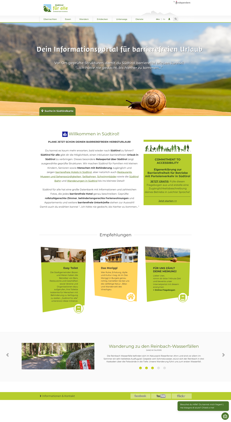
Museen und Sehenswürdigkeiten (60, 176)
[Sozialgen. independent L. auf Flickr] (182, 396)
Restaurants (124, 172)
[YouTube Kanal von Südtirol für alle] (161, 396)
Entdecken (102, 19)
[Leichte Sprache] (65, 133)
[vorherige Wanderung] (8, 355)
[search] (175, 19)
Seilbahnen (89, 176)
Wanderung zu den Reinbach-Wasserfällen (154, 347)
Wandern (84, 19)
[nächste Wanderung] (223, 355)
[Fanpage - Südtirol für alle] (140, 396)
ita (164, 19)
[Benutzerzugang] (169, 19)
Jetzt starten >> (168, 200)
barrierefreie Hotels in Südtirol (73, 172)
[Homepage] (58, 8)
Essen (68, 19)
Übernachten (50, 19)
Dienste (139, 19)
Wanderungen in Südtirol (82, 180)
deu (158, 19)
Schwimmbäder (107, 176)
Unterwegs (121, 19)
